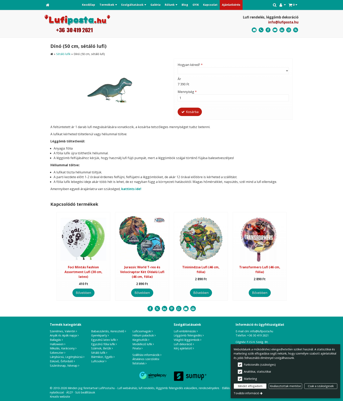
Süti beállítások (85, 392)
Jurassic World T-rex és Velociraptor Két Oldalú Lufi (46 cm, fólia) (142, 272)
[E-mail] (254, 30)
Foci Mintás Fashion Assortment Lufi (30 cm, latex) (83, 272)
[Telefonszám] (261, 30)
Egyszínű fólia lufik (103, 344)
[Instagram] (289, 30)
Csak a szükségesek (321, 386)
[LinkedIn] (282, 30)
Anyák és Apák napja (63, 335)
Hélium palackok (143, 335)
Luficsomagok (141, 331)
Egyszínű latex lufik (103, 340)
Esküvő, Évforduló (61, 361)
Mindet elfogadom (250, 386)
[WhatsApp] (178, 308)
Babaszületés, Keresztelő (107, 331)
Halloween (57, 344)
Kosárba (191, 112)
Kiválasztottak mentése (285, 386)
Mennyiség (187, 92)
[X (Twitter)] (157, 308)
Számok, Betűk (101, 348)
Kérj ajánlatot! (183, 348)
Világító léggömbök (186, 340)
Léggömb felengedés (188, 335)
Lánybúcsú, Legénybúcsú (66, 357)
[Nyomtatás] (193, 308)
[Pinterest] (171, 308)
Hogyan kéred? (190, 65)
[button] (293, 5)
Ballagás (55, 340)
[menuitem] (47, 5)
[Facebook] (268, 30)
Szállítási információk (146, 355)
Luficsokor (98, 361)
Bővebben (83, 293)
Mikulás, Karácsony (62, 348)
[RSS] (296, 30)
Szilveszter (57, 353)
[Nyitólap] (47, 5)
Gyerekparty (99, 335)
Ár (179, 79)
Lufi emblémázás (185, 331)
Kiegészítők (139, 340)
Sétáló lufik (98, 353)
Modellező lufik (142, 344)
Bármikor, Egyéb (102, 357)
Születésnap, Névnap (63, 365)
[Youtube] (275, 30)
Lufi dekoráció (183, 344)
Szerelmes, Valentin (62, 331)
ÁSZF (69, 392)
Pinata (136, 348)
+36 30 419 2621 (258, 335)
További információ (246, 393)
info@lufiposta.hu (283, 22)
